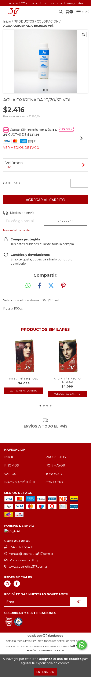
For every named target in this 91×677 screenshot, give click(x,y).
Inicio (7, 21)
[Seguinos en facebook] (17, 583)
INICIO (9, 457)
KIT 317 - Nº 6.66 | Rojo (23, 378)
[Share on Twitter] (51, 286)
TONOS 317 (54, 474)
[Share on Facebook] (39, 286)
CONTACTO (54, 482)
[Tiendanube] (45, 636)
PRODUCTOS (24, 21)
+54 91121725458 (21, 547)
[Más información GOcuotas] (66, 130)
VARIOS (10, 474)
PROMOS (11, 465)
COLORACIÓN (48, 21)
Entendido (45, 672)
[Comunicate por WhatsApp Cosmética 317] (82, 645)
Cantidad (11, 183)
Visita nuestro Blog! (24, 560)
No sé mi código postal (16, 230)
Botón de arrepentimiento (45, 650)
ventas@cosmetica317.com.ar (31, 554)
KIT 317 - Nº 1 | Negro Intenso (67, 380)
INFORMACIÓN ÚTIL (20, 482)
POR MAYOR (55, 465)
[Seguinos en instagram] (7, 583)
